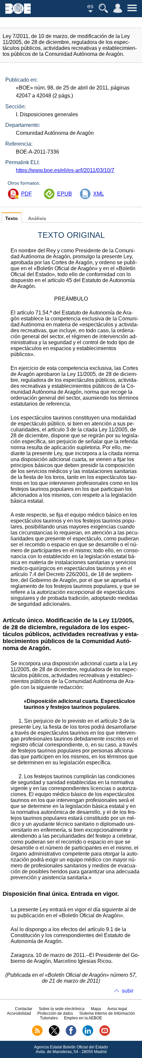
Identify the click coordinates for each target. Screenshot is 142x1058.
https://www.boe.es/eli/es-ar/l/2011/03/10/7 (65, 170)
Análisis (37, 218)
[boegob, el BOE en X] (54, 1034)
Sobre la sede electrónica (62, 1008)
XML (98, 194)
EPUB (64, 194)
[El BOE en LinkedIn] (88, 1034)
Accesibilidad (19, 1013)
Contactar (23, 1008)
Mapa (96, 1008)
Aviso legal (117, 1008)
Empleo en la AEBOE (83, 1018)
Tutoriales (49, 1018)
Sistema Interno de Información (107, 1013)
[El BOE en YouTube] (104, 1034)
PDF (26, 194)
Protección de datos (55, 1013)
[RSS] (37, 1034)
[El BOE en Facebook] (71, 1034)
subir (127, 991)
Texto (11, 218)
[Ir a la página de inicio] (18, 12)
